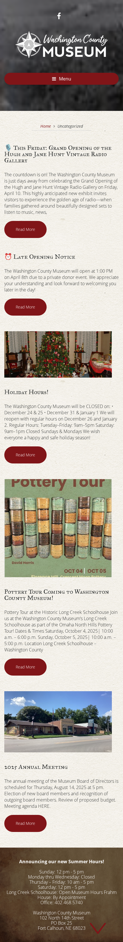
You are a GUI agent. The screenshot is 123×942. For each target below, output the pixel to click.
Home (45, 126)
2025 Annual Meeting (36, 767)
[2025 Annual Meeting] (58, 721)
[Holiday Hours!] (58, 354)
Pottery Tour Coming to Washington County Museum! (56, 595)
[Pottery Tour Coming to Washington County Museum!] (58, 528)
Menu (65, 79)
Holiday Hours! (26, 392)
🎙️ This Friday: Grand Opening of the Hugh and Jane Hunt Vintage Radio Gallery (58, 154)
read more (25, 229)
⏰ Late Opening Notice (39, 256)
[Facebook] (59, 16)
